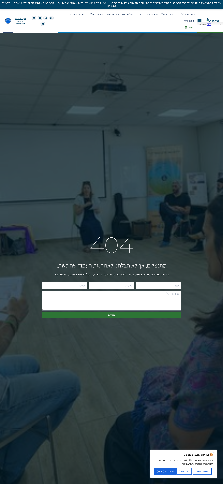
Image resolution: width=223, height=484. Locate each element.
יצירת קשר (189, 20)
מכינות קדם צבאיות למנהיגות (119, 14)
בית (193, 14)
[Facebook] (51, 18)
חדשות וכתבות (80, 14)
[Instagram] (45, 18)
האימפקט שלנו (167, 14)
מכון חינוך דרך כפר (149, 14)
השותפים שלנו (96, 14)
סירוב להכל (184, 471)
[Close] (214, 452)
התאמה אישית (202, 471)
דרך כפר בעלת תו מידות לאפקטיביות (20, 21)
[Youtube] (40, 18)
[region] (183, 464)
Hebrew (202, 24)
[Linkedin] (43, 24)
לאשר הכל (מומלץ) (165, 471)
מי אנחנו (185, 14)
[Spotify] (34, 18)
